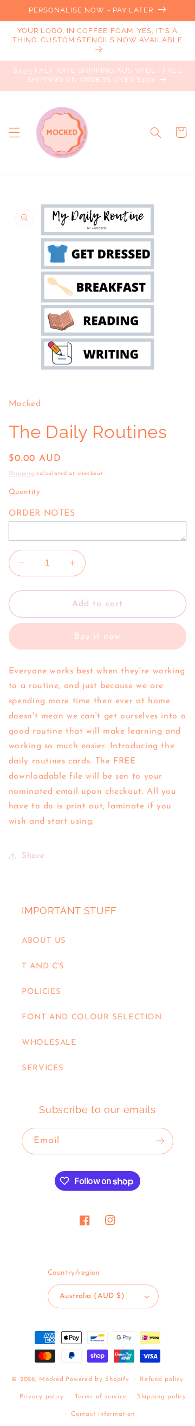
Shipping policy (161, 1396)
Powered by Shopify (97, 1379)
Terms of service (101, 1396)
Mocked (51, 1379)
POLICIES (41, 992)
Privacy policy (42, 1396)
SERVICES (43, 1068)
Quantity (24, 492)
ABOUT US (44, 941)
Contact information (102, 1414)
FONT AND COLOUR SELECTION (92, 1017)
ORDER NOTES (42, 513)
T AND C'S (43, 966)
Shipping (22, 474)
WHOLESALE (49, 1043)
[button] (14, 132)
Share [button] (33, 856)
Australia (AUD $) (92, 1296)
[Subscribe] (160, 1141)
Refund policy (162, 1379)
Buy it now (97, 636)
